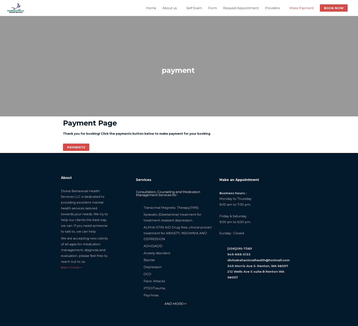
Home (151, 8)
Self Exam (194, 8)
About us (169, 8)
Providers (272, 8)
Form (212, 8)
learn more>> (71, 267)
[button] (334, 8)
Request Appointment (241, 8)
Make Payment (301, 8)
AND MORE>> (175, 304)
